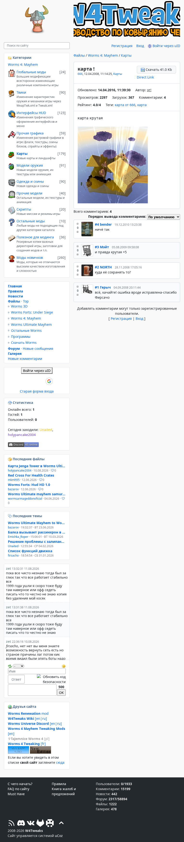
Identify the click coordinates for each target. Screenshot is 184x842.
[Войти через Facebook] (32, 381)
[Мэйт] (87, 250)
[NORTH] (87, 271)
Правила (15, 291)
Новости (15, 296)
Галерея (15, 353)
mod (28, 713)
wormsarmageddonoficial (25, 499)
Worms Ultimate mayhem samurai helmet (37, 494)
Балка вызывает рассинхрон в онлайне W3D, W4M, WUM (37, 532)
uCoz (59, 835)
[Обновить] (10, 665)
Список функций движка (30, 551)
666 (80, 74)
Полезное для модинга (35, 237)
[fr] (27, 743)
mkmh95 (14, 480)
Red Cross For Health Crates (31, 475)
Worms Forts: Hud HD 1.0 (29, 484)
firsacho (13, 555)
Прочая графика (30, 133)
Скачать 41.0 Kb (158, 69)
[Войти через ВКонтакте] (24, 381)
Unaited (46, 429)
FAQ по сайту (18, 789)
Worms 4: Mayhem (103, 55)
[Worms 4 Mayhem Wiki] (18, 752)
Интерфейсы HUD (31, 112)
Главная (15, 286)
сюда (60, 762)
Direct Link (145, 77)
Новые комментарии (25, 358)
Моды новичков (30, 257)
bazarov (13, 489)
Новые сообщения (38, 348)
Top (26, 301)
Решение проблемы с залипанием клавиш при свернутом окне (37, 541)
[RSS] (11, 823)
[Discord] (21, 823)
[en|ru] (27, 718)
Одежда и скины (30, 181)
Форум (14, 348)
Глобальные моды (31, 72)
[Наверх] (61, 823)
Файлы (79, 55)
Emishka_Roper (18, 537)
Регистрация (121, 45)
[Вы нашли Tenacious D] (10, 516)
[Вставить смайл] (64, 665)
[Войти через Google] (49, 381)
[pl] (30, 738)
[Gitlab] (40, 823)
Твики (21, 92)
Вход (140, 45)
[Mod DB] (50, 823)
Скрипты (24, 209)
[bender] (87, 229)
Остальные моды (31, 221)
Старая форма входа (37, 391)
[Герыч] (87, 292)
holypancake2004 (22, 434)
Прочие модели (29, 193)
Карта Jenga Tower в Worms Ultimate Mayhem (37, 466)
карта (142, 105)
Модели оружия (30, 165)
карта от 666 (125, 105)
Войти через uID (166, 45)
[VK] (30, 823)
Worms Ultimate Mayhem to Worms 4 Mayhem (37, 523)
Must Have (16, 794)
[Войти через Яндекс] (41, 381)
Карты (126, 55)
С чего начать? (20, 783)
